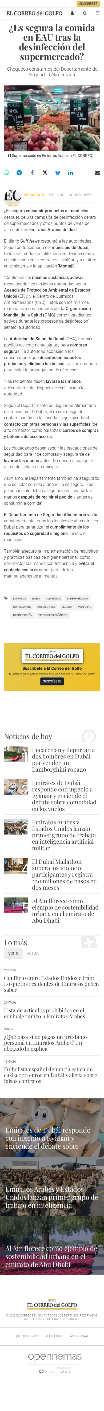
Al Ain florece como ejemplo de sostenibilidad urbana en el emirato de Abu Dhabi (65, 910)
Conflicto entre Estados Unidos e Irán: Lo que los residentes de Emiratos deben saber (51, 983)
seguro (67, 606)
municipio (84, 606)
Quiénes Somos (27, 1336)
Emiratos (19, 598)
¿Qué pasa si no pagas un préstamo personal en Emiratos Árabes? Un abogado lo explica (45, 1042)
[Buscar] (84, 13)
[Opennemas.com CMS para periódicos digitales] (55, 1363)
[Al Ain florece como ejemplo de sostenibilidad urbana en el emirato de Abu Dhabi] (16, 905)
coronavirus (22, 606)
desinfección (22, 615)
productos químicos (52, 615)
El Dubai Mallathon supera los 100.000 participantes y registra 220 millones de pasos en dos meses (64, 874)
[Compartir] (6, 172)
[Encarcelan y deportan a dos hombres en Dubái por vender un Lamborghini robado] (16, 754)
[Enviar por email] (97, 172)
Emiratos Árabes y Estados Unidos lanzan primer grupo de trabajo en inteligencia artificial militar (64, 835)
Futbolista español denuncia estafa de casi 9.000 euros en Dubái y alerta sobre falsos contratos (50, 1074)
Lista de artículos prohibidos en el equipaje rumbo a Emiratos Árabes (44, 1013)
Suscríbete (88, 4)
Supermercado (77, 598)
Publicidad (54, 1336)
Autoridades (46, 606)
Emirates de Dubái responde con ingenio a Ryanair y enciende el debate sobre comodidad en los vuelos (64, 796)
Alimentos (53, 598)
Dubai (36, 598)
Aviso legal (79, 1336)
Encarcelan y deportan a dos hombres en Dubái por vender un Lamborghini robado (63, 759)
